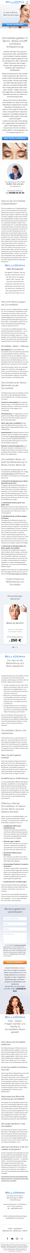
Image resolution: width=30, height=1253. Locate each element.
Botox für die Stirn (15, 623)
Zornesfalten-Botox (15, 631)
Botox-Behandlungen (17, 436)
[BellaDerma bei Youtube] (12, 1238)
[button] (26, 2)
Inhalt (10, 1228)
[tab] (13, 647)
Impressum (18, 1228)
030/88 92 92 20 (16, 193)
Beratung (17, 1231)
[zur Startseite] (15, 2)
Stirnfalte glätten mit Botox (18, 574)
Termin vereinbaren (15, 25)
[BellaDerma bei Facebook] (7, 1238)
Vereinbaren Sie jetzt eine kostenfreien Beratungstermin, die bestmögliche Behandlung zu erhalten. (15, 1178)
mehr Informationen (9, 1249)
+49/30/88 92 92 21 (16, 1208)
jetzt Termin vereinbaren (15, 138)
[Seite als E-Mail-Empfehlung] (22, 1238)
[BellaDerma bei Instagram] (17, 1238)
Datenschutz (7, 1231)
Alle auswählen (22, 1249)
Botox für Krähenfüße (15, 629)
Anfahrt (25, 1231)
